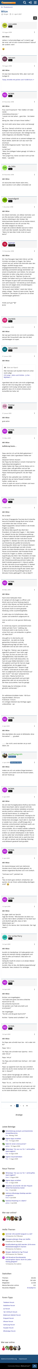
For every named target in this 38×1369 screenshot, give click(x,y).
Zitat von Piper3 (12, 367)
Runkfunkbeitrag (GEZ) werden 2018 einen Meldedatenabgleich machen (20, 1245)
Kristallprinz (31, 1288)
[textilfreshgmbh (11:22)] (16, 1218)
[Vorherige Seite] (11, 1105)
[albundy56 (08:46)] (19, 1218)
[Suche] (25, 3)
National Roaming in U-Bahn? (16, 1201)
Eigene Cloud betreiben (14, 1157)
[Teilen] (35, 18)
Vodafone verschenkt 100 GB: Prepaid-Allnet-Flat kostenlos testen (19, 1187)
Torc (7, 1135)
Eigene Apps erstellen (13, 1139)
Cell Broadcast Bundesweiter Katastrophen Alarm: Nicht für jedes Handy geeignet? (18, 1259)
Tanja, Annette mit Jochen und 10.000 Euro (17, 80)
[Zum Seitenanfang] (34, 1366)
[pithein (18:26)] (8, 1218)
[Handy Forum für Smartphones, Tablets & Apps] (8, 3)
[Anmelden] (30, 2)
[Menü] (35, 3)
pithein (8, 1146)
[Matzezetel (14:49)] (12, 1218)
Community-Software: (19, 1366)
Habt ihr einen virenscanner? (16, 1144)
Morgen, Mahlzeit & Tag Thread (17, 1252)
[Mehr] (34, 32)
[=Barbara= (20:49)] (4, 1218)
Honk (7, 1177)
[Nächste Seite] (27, 1105)
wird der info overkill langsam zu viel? (19, 1234)
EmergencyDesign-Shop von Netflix (18, 1239)
